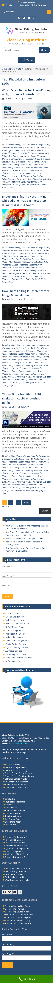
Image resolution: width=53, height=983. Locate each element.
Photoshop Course (10, 173)
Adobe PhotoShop (12, 144)
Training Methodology (14, 816)
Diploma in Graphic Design (16, 770)
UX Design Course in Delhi (16, 781)
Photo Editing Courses (11, 167)
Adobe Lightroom (41, 147)
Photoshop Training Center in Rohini (26, 182)
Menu (29, 60)
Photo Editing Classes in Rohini (33, 164)
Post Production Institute (16, 877)
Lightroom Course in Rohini (27, 161)
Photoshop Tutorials (10, 184)
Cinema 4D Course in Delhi (17, 857)
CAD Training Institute (14, 874)
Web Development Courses (17, 623)
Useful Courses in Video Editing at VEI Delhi (24, 538)
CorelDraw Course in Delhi (16, 787)
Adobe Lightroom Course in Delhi (16, 150)
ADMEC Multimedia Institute (17, 868)
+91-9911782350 (28, 3)
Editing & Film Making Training (18, 906)
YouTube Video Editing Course (18, 923)
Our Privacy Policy (13, 819)
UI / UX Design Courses (15, 627)
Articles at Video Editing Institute (35, 144)
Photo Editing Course (14, 851)
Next (26, 502)
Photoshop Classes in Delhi (30, 170)
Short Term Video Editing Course (19, 917)
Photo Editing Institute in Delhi (35, 167)
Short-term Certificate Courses (18, 657)
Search (5, 506)
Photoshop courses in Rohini (14, 176)
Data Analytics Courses (15, 654)
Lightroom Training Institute (17, 848)
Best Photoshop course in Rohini (22, 156)
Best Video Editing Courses (33, 5)
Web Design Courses (14, 620)
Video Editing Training (14, 909)
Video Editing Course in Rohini (18, 911)
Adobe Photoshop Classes (13, 153)
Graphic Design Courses (15, 616)
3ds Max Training (12, 764)
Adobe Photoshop (38, 150)
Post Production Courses (16, 634)
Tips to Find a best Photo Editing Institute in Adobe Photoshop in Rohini (23, 398)
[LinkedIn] (34, 18)
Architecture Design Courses (17, 640)
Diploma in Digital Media (15, 767)
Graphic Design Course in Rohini (19, 773)
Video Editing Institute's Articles (15, 147)
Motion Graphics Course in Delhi (19, 914)
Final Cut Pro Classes (14, 840)
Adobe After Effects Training (17, 920)
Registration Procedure (15, 801)
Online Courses (12, 613)
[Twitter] (24, 18)
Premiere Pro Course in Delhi (17, 837)
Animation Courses (13, 651)
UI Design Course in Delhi (16, 779)
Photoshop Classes (10, 170)
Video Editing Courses (14, 630)
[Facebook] (19, 18)
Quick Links (9, 12)
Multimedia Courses (14, 637)
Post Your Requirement (15, 810)
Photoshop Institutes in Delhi (19, 179)
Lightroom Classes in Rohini (28, 159)
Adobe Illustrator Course (15, 784)
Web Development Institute (17, 880)
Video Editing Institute (26, 40)
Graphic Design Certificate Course (19, 776)
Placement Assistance (14, 813)
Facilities (8, 804)
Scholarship (10, 799)
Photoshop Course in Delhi (17, 845)
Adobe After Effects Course (17, 854)
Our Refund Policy (13, 822)
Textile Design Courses (15, 644)
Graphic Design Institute (15, 871)
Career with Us (11, 807)
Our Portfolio (10, 824)
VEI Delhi (28, 98)
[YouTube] (29, 18)
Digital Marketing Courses (16, 647)
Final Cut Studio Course (15, 842)
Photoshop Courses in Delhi (30, 173)
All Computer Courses (15, 661)
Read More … (32, 242)
